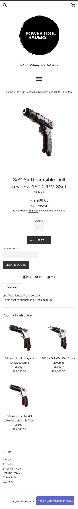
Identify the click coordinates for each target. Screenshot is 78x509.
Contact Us (9, 477)
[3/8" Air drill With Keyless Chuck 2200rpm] (19, 337)
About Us (8, 464)
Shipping (33, 210)
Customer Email (11, 248)
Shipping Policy (12, 468)
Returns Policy (11, 472)
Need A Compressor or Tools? (55, 500)
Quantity (39, 221)
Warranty (8, 481)
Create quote (15, 265)
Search (7, 459)
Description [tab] (12, 287)
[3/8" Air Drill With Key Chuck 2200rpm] (58, 337)
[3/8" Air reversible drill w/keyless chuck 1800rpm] (19, 395)
